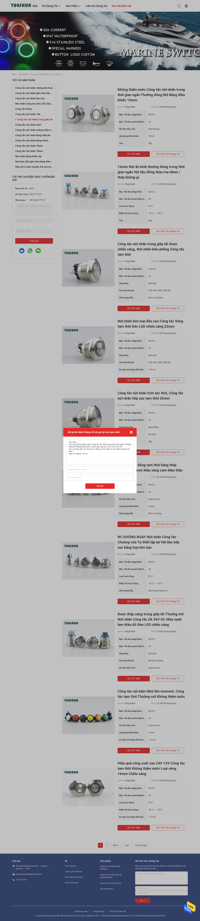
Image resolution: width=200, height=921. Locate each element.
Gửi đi (100, 486)
